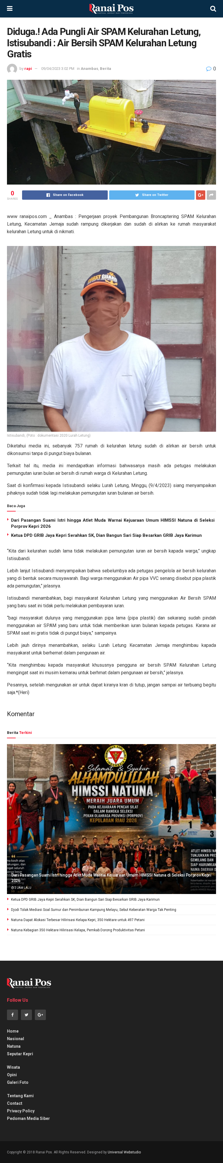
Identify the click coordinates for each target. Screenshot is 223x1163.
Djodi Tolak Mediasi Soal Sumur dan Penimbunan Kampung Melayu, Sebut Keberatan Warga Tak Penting (93, 910)
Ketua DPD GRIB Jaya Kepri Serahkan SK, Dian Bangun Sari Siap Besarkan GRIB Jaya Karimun (106, 535)
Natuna (14, 1046)
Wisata (13, 1067)
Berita (105, 68)
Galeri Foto (17, 1082)
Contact (14, 1103)
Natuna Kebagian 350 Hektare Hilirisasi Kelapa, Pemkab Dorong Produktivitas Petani (78, 930)
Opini (12, 1074)
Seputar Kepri (20, 1054)
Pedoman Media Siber (28, 1118)
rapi (28, 68)
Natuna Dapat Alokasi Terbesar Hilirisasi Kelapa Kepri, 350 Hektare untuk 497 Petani (78, 920)
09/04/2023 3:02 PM (57, 68)
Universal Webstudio (124, 1152)
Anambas (89, 68)
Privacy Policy (21, 1111)
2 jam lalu (22, 887)
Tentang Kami (20, 1095)
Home (13, 1031)
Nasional (15, 1038)
